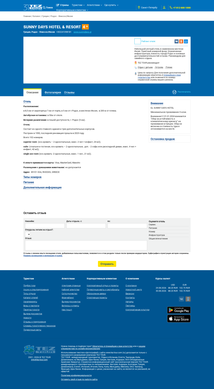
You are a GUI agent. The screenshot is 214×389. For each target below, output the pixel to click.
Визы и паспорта (31, 305)
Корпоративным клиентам (71, 10)
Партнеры (130, 305)
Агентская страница (71, 285)
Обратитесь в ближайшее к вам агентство (112, 346)
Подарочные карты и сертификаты (103, 289)
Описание (32, 92)
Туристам (77, 5)
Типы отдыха (29, 293)
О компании (131, 285)
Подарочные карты (32, 329)
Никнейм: (29, 221)
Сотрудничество (69, 293)
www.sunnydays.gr (82, 32)
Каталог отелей (30, 297)
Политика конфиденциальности (76, 375)
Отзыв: (28, 238)
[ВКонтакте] (177, 41)
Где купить (110, 5)
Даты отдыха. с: (74, 221)
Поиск (49, 7)
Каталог (36, 16)
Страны (64, 5)
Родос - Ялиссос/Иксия (62, 16)
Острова (159, 67)
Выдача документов (32, 313)
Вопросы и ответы (70, 305)
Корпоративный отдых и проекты (103, 285)
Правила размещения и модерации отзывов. (43, 255)
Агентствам (93, 5)
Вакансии (130, 293)
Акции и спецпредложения (36, 289)
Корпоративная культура (137, 309)
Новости (27, 317)
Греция (45, 16)
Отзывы (69, 92)
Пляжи (169, 67)
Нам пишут (67, 309)
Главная (27, 16)
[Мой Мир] (186, 41)
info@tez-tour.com (39, 359)
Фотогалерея (53, 92)
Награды (130, 301)
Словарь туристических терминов (39, 325)
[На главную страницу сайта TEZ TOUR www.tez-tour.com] (32, 7)
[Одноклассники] (181, 41)
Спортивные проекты (97, 297)
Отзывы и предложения (34, 321)
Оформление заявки (96, 293)
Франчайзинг (68, 297)
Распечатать (184, 92)
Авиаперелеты (30, 301)
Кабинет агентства (70, 289)
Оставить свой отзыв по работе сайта (79, 379)
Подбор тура (29, 285)
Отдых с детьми (145, 67)
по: (109, 221)
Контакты (130, 297)
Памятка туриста (31, 309)
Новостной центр (134, 289)
